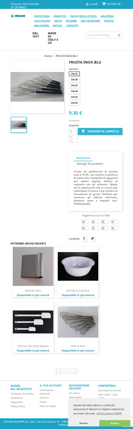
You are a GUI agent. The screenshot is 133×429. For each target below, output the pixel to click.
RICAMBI (71, 20)
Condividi (84, 238)
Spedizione (17, 397)
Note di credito (48, 406)
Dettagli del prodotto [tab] (90, 163)
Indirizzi (44, 397)
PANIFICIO (60, 16)
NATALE (57, 25)
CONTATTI (72, 25)
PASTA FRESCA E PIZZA (83, 16)
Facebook (58, 371)
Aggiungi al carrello (100, 131)
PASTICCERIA (42, 16)
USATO (58, 20)
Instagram (74, 371)
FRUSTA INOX (78, 346)
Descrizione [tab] (83, 157)
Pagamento (17, 402)
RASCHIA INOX (33, 290)
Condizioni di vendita (22, 393)
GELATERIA (107, 16)
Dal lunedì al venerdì (109, 390)
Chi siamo (74, 393)
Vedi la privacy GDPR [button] (109, 413)
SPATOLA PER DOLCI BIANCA (33, 346)
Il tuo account (51, 385)
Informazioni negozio (79, 387)
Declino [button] (83, 423)
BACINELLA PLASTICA (77, 290)
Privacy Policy (18, 406)
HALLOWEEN (41, 25)
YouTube (66, 371)
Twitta (92, 238)
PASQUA (109, 20)
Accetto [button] (115, 423)
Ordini (43, 401)
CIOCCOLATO (42, 20)
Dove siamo (75, 397)
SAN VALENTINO (90, 20)
